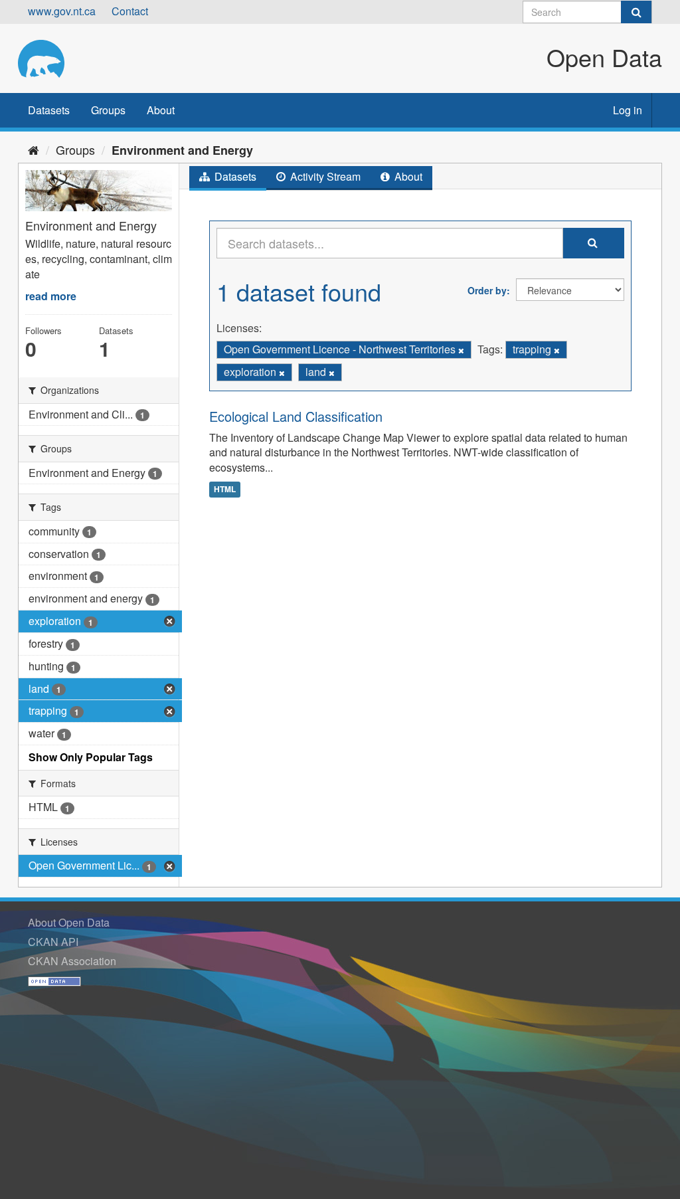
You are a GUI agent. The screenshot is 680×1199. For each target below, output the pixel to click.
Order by (487, 290)
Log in (627, 110)
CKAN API (53, 941)
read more (50, 296)
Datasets (49, 110)
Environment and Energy (182, 150)
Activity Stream (324, 176)
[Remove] (461, 350)
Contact (130, 11)
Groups (108, 110)
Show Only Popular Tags (91, 757)
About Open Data (69, 922)
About (161, 110)
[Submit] (636, 12)
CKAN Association (72, 960)
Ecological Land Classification (295, 416)
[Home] (33, 149)
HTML (225, 489)
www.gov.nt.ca (62, 11)
